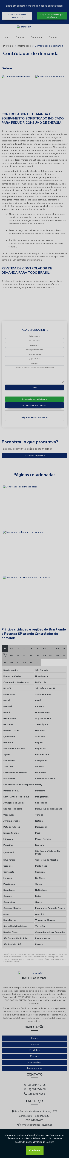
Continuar (34, 1150)
